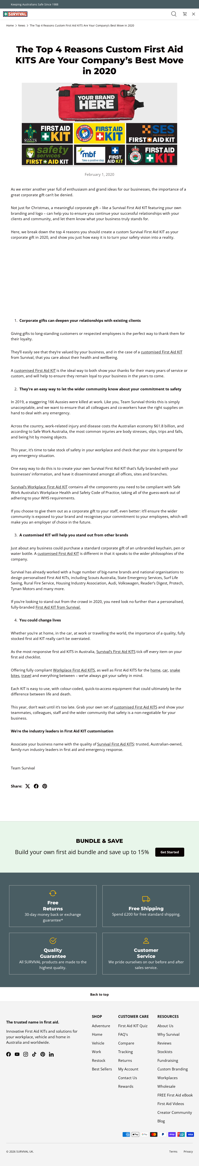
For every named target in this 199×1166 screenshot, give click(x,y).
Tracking (125, 1051)
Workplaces (167, 1077)
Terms (173, 1151)
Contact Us (13, 69)
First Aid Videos (170, 1103)
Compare (126, 1043)
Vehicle (98, 1043)
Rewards (125, 1086)
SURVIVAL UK (24, 1151)
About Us (11, 36)
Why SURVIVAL (14, 47)
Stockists (164, 1051)
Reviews (164, 1043)
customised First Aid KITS (135, 707)
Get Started (170, 852)
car (165, 670)
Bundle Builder (16, 80)
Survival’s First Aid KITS (115, 651)
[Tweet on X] (27, 786)
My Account (128, 1069)
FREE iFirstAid (14, 58)
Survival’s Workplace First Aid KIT (39, 486)
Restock (98, 1060)
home (155, 670)
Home (97, 1034)
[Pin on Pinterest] (44, 786)
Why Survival (168, 1034)
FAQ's (123, 1034)
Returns (125, 1060)
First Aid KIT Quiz (133, 1025)
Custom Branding (172, 1069)
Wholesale (166, 1086)
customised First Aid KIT (161, 352)
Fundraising (167, 1060)
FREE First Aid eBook (175, 1095)
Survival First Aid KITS (115, 744)
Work (96, 1051)
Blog (161, 1121)
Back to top (99, 994)
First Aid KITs (14, 25)
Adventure (101, 1025)
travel (26, 675)
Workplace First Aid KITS (74, 670)
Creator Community (174, 1112)
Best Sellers (102, 1069)
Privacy (188, 1151)
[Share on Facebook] (36, 786)
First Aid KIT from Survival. (58, 607)
